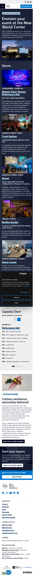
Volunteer (5, 507)
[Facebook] (3, 493)
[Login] (30, 2)
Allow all (16, 297)
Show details (24, 292)
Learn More (25, 286)
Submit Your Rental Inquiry (12, 465)
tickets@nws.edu (8, 530)
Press (4, 509)
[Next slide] (19, 319)
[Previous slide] (15, 319)
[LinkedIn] (14, 493)
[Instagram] (7, 493)
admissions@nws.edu (9, 533)
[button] (13, 366)
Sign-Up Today (17, 477)
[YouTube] (10, 493)
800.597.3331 (7, 528)
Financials (5, 512)
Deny (16, 302)
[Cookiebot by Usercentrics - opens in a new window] (20, 274)
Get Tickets (25, 6)
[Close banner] (30, 273)
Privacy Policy (7, 515)
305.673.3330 (7, 525)
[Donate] (28, 2)
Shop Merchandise (8, 517)
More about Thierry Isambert (13, 441)
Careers (5, 504)
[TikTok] (18, 493)
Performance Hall (11, 328)
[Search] (25, 2)
